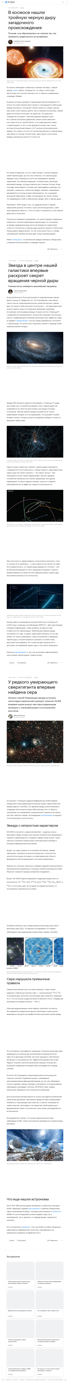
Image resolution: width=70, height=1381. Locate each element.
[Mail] (6, 2)
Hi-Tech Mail (28, 260)
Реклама (15, 1379)
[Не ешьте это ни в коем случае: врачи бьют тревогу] (49, 1362)
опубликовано (46, 815)
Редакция (22, 1379)
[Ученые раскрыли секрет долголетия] (20, 1333)
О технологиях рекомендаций (55, 1379)
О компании (8, 1379)
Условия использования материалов (36, 1379)
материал (25, 1227)
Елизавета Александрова (22, 41)
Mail (3, 1379)
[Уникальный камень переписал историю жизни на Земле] (49, 1333)
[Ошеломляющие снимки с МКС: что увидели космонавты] (20, 1362)
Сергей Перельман (20, 291)
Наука (22, 7)
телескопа (56, 1211)
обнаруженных (22, 321)
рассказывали (21, 652)
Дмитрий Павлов (19, 715)
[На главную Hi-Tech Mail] (11, 2)
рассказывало (34, 1209)
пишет (15, 90)
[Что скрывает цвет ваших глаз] (49, 1304)
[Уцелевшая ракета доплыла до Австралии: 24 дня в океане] (20, 1275)
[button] (35, 62)
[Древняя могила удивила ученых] (20, 1304)
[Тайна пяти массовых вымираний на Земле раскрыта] (49, 1275)
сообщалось (17, 240)
